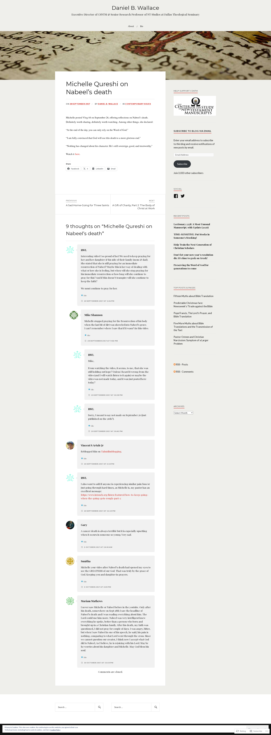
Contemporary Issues (138, 104)
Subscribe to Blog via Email (192, 131)
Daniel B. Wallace (135, 8)
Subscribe (182, 163)
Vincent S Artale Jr (92, 445)
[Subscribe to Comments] (175, 371)
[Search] (99, 707)
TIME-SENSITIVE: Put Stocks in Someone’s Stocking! (192, 236)
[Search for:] (79, 707)
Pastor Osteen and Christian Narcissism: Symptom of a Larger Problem (191, 340)
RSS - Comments (185, 371)
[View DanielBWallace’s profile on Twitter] (183, 196)
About (131, 26)
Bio (141, 26)
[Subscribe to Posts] (175, 364)
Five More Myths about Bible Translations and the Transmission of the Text (193, 327)
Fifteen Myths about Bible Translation (193, 296)
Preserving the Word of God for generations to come (191, 266)
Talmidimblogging (111, 451)
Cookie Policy (55, 730)
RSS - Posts (182, 364)
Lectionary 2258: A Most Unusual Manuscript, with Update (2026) (192, 226)
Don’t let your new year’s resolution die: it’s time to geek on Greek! (193, 256)
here (77, 154)
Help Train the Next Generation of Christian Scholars (193, 246)
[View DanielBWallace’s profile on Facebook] (176, 196)
